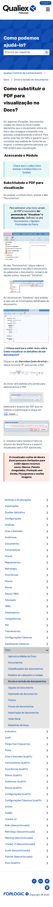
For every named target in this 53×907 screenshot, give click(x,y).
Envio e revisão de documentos (31, 79)
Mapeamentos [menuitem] (12, 562)
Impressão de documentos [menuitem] (22, 694)
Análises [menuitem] (9, 524)
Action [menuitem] (8, 806)
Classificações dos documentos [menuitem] (25, 668)
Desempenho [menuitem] (12, 612)
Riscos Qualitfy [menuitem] (13, 787)
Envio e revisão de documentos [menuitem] (27, 681)
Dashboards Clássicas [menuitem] (17, 643)
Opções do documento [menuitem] (20, 687)
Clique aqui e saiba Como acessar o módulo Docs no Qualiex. (27, 169)
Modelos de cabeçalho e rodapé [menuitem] (25, 675)
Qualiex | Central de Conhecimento (23, 73)
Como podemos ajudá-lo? (21, 41)
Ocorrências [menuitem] (11, 575)
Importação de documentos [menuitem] (23, 712)
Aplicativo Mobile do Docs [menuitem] (22, 656)
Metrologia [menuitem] (11, 568)
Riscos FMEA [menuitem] (12, 593)
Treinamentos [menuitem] (12, 631)
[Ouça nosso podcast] (47, 881)
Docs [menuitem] (7, 650)
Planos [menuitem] (8, 581)
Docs (6, 79)
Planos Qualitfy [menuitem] (13, 775)
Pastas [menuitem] (12, 700)
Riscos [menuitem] (8, 587)
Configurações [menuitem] (13, 518)
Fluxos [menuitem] (8, 556)
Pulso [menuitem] (8, 750)
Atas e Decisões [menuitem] (14, 531)
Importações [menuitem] (12, 506)
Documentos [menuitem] (12, 543)
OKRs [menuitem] (8, 606)
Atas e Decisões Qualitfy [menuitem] (18, 756)
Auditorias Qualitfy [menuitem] (15, 781)
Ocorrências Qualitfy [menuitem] (16, 769)
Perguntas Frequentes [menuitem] (17, 744)
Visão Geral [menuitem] (14, 719)
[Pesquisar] (46, 52)
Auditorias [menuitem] (10, 537)
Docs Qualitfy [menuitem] (12, 863)
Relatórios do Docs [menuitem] (18, 725)
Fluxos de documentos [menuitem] (20, 706)
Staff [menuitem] (8, 737)
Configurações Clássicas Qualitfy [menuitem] (23, 800)
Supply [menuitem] (9, 812)
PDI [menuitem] (7, 625)
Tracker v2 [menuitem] (11, 819)
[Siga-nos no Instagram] (34, 881)
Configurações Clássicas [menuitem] (18, 637)
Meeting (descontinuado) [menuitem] (19, 838)
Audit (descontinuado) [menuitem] (17, 850)
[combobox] (24, 52)
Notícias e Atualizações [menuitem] (18, 499)
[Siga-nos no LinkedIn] (47, 887)
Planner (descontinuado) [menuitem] (18, 856)
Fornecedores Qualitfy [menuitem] (17, 762)
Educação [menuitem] (10, 600)
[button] (47, 500)
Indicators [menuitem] (10, 731)
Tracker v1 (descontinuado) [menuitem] (20, 844)
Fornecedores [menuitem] (12, 550)
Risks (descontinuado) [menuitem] (17, 825)
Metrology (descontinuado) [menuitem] (20, 831)
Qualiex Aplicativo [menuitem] (15, 512)
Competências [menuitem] (13, 618)
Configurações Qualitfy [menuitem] (18, 794)
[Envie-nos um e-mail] (40, 881)
